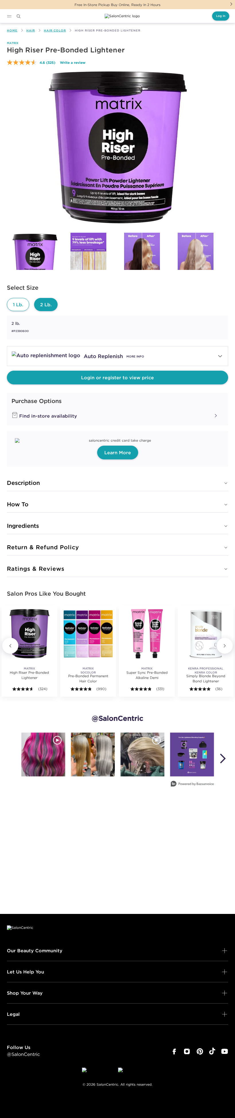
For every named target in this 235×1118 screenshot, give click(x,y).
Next (231, 4)
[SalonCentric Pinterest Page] (199, 1051)
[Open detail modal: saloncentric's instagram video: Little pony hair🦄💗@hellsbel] (43, 754)
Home (12, 30)
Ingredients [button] (23, 525)
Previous (10, 646)
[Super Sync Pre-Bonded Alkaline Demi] (147, 633)
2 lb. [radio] (46, 304)
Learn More (117, 452)
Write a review (72, 62)
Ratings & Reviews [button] (35, 568)
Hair (30, 30)
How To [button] (17, 504)
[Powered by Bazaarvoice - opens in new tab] (192, 784)
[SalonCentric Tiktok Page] (212, 1051)
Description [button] (23, 482)
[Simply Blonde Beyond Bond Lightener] (205, 633)
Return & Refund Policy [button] (43, 547)
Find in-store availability (47, 416)
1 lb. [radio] (18, 304)
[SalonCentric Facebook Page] (174, 1051)
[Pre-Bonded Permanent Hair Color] (88, 633)
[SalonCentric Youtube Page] (224, 1051)
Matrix (13, 43)
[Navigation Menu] (9, 16)
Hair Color (55, 30)
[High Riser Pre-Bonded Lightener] (34, 258)
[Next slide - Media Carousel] (222, 758)
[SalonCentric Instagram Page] (187, 1051)
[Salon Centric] (122, 16)
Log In (220, 16)
